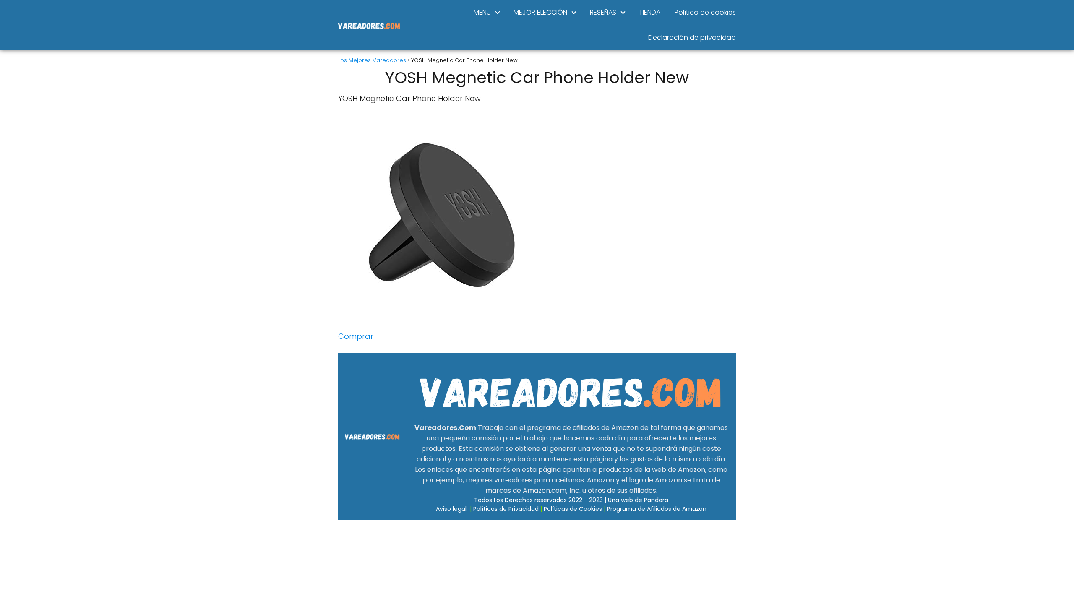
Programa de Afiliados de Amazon (656, 509)
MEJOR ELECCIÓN (540, 12)
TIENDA (649, 12)
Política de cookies (705, 12)
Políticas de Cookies (573, 509)
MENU (482, 12)
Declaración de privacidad (692, 37)
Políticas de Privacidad (506, 509)
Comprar (355, 336)
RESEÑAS (603, 12)
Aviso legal (451, 509)
